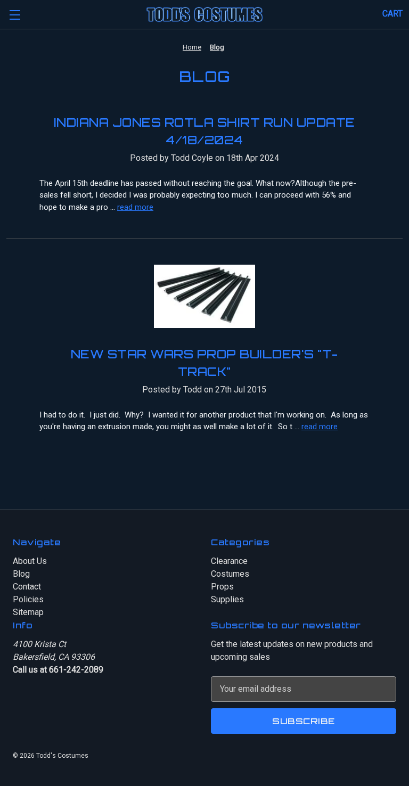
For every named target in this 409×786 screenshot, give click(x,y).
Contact (27, 587)
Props (222, 587)
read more (135, 207)
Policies (28, 599)
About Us (30, 561)
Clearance (229, 561)
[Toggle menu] (14, 14)
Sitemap (28, 612)
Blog (21, 574)
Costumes (230, 574)
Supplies (227, 599)
